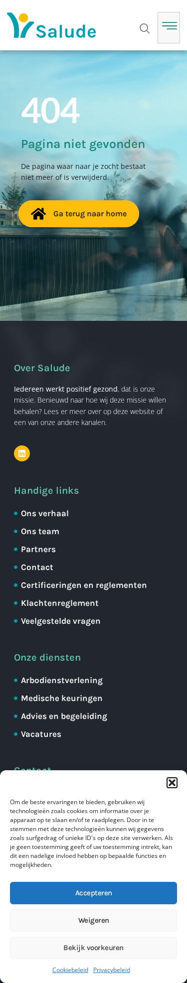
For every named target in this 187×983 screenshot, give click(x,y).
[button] (172, 783)
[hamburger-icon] (169, 27)
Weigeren (93, 920)
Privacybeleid (111, 970)
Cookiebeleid (70, 970)
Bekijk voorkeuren (93, 947)
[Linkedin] (22, 453)
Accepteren (93, 892)
